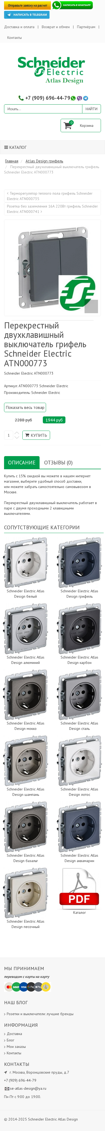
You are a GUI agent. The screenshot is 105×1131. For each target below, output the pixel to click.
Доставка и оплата (19, 26)
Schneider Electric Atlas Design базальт (25, 858)
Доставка (14, 1033)
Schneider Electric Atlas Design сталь (79, 726)
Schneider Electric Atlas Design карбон (79, 660)
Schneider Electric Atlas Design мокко (25, 726)
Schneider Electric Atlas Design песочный (25, 924)
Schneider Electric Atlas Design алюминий (25, 660)
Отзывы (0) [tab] (58, 462)
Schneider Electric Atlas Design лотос (79, 792)
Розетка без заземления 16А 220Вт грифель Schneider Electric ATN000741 (52, 209)
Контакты (14, 37)
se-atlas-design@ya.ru (28, 1088)
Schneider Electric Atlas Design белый (25, 594)
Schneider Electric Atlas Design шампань (25, 792)
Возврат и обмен (56, 26)
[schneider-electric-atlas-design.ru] (52, 70)
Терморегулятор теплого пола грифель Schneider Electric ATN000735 (50, 196)
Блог (10, 1040)
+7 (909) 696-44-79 (47, 98)
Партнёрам (86, 26)
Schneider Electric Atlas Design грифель (79, 594)
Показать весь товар (25, 407)
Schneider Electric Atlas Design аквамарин (79, 858)
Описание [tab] (22, 462)
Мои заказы (16, 1046)
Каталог (17, 147)
